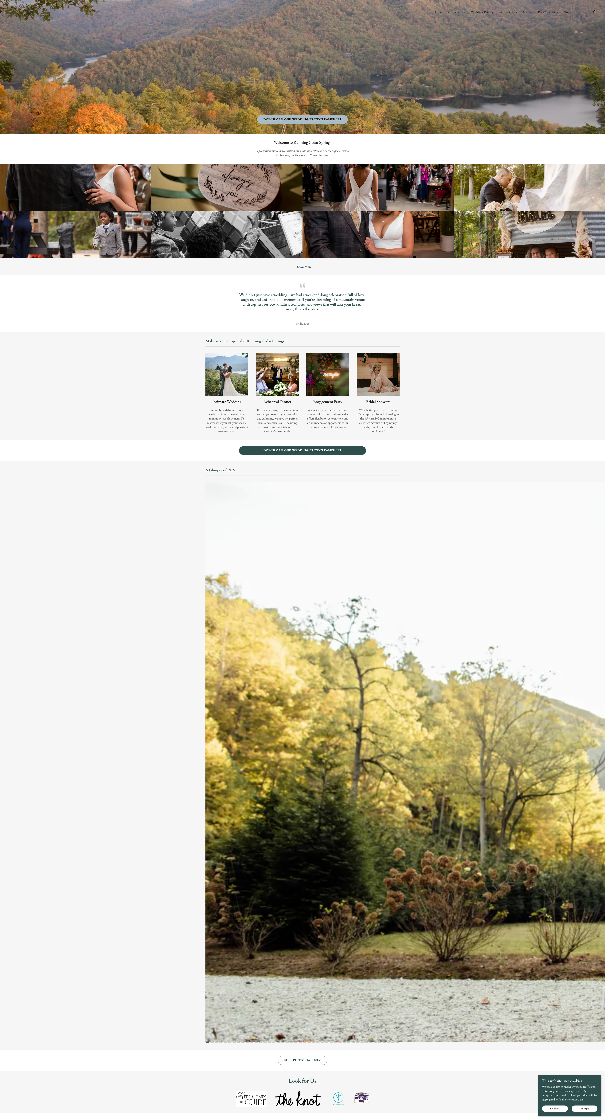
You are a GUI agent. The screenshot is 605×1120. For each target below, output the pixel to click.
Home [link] (439, 12)
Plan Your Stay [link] (548, 12)
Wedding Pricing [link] (482, 12)
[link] (22, 11)
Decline (555, 1108)
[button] (457, 12)
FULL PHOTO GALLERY (302, 1060)
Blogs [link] (567, 12)
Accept (584, 1108)
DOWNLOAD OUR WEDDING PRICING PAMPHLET (302, 119)
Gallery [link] (528, 12)
